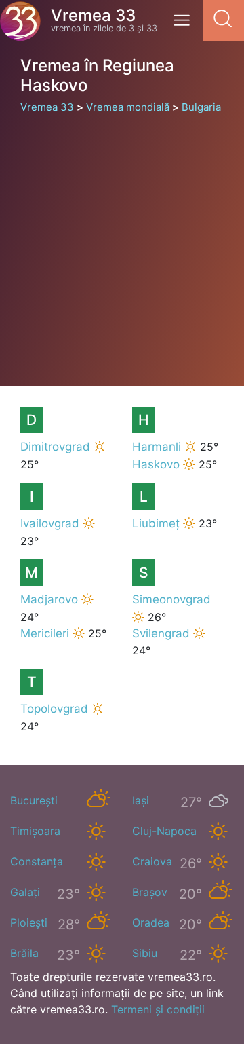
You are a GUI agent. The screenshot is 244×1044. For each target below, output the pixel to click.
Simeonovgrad (171, 599)
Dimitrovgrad (55, 446)
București (34, 800)
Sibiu (144, 953)
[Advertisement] (122, 244)
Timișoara (35, 831)
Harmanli (156, 446)
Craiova (152, 861)
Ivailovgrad (49, 523)
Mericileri (44, 633)
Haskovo (156, 464)
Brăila (24, 953)
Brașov (149, 892)
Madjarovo (49, 599)
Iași (140, 800)
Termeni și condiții (158, 1009)
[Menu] (185, 25)
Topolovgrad (54, 708)
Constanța (36, 861)
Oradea (150, 922)
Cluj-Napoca (164, 831)
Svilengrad (161, 633)
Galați (25, 892)
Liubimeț (156, 523)
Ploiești (28, 922)
